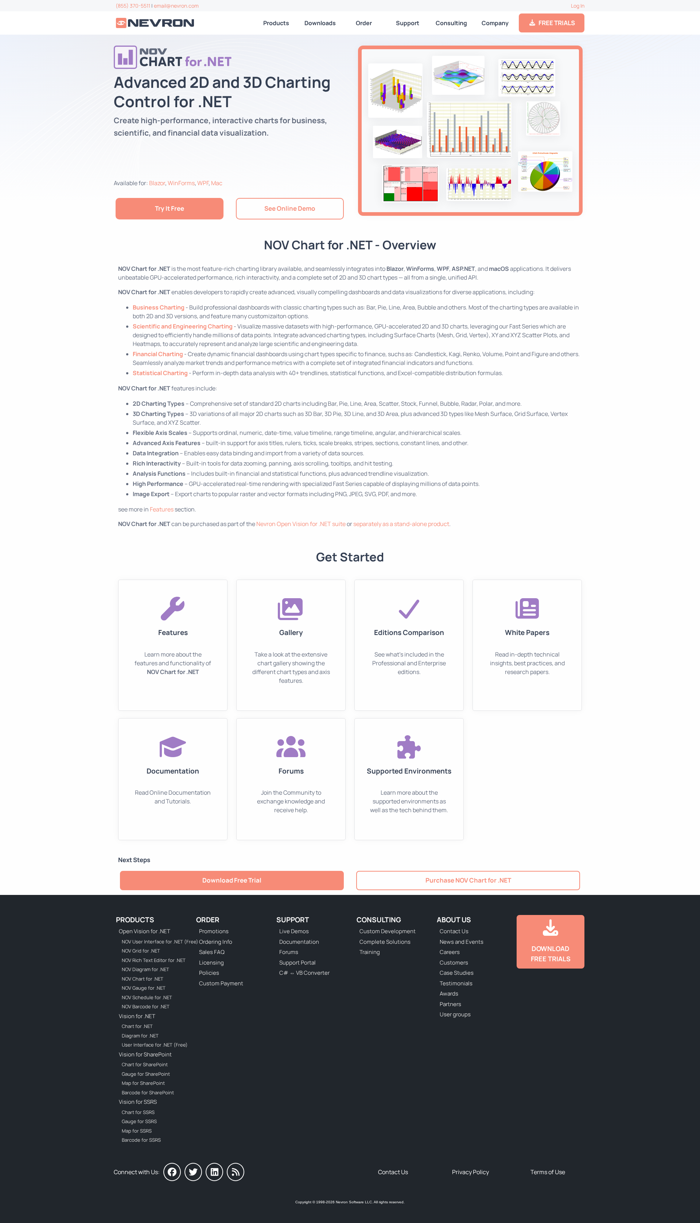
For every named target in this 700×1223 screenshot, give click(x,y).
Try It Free (169, 208)
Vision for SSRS (138, 1102)
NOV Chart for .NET (142, 978)
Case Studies (457, 973)
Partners (450, 1004)
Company (495, 23)
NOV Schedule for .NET (147, 997)
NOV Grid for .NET (141, 950)
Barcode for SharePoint (148, 1092)
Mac (216, 183)
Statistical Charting (160, 373)
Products (276, 23)
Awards (449, 993)
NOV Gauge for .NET (144, 988)
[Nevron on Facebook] (172, 1172)
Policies (209, 973)
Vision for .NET (137, 1016)
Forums (288, 952)
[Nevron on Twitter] (193, 1172)
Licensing (211, 962)
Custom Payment (221, 983)
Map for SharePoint (143, 1083)
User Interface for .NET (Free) (155, 1044)
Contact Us (454, 931)
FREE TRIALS (555, 23)
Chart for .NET (137, 1026)
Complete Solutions (385, 942)
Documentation (299, 942)
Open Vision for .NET (144, 931)
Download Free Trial (231, 880)
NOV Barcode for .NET (146, 1006)
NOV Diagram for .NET (145, 969)
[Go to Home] (156, 23)
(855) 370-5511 (133, 5)
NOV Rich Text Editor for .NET (154, 960)
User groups (455, 1014)
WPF (203, 183)
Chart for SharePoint (145, 1064)
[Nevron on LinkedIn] (214, 1172)
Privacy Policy (470, 1172)
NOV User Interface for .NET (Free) (155, 941)
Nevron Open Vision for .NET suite (301, 524)
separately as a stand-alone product (401, 524)
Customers (454, 962)
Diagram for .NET (140, 1035)
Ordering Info (215, 942)
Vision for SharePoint (145, 1054)
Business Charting (158, 307)
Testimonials (456, 983)
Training (369, 952)
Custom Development (387, 931)
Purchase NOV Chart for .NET (468, 880)
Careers (450, 952)
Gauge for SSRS (139, 1121)
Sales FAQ (212, 952)
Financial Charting (158, 354)
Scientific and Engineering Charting (183, 326)
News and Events (461, 942)
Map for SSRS (137, 1130)
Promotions (214, 931)
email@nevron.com (176, 5)
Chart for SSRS (138, 1112)
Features (162, 509)
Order (364, 23)
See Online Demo (289, 208)
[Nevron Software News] (235, 1172)
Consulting (451, 23)
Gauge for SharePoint (146, 1074)
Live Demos (294, 931)
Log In (577, 5)
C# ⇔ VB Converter (304, 973)
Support (407, 23)
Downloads (320, 23)
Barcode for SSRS (141, 1140)
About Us (454, 919)
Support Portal (297, 962)
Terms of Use (547, 1172)
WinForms (181, 183)
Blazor (157, 183)
